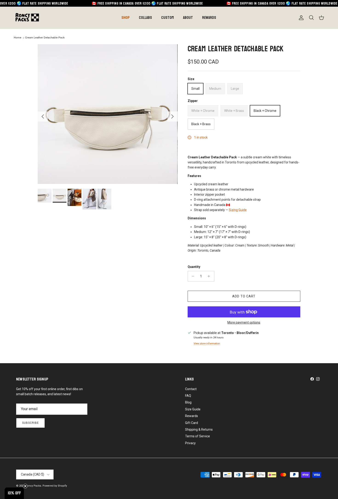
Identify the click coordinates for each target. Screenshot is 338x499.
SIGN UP (203, 277)
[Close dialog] (232, 206)
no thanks (203, 289)
